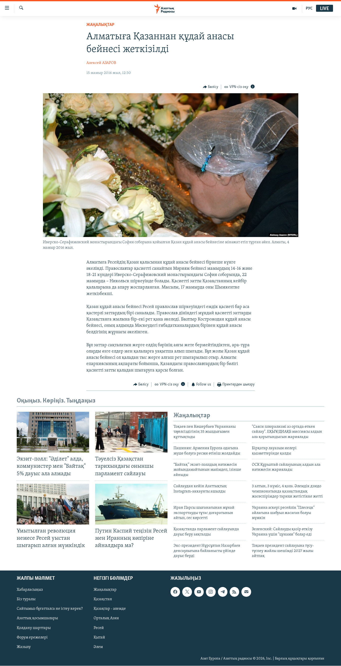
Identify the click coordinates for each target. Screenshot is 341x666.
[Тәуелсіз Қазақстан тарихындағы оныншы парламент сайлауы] (131, 432)
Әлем (98, 647)
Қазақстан (103, 600)
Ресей (99, 628)
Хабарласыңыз (30, 590)
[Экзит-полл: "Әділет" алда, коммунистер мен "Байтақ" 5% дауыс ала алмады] (53, 432)
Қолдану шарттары (34, 628)
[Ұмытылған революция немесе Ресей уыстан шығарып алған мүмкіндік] (53, 504)
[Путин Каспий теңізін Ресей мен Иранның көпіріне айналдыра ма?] (131, 504)
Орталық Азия (106, 618)
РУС (309, 8)
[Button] (210, 87)
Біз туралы (26, 600)
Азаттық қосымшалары (37, 618)
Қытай (99, 638)
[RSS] (234, 592)
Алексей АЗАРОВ (101, 63)
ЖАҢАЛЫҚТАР (100, 25)
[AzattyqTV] (294, 8)
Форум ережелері (32, 638)
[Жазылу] (246, 592)
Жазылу (24, 647)
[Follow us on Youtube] (199, 592)
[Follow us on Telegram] (222, 592)
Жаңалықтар (105, 590)
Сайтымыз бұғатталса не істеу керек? (50, 609)
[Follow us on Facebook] (175, 592)
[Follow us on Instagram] (210, 592)
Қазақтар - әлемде (110, 609)
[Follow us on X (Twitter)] (187, 592)
